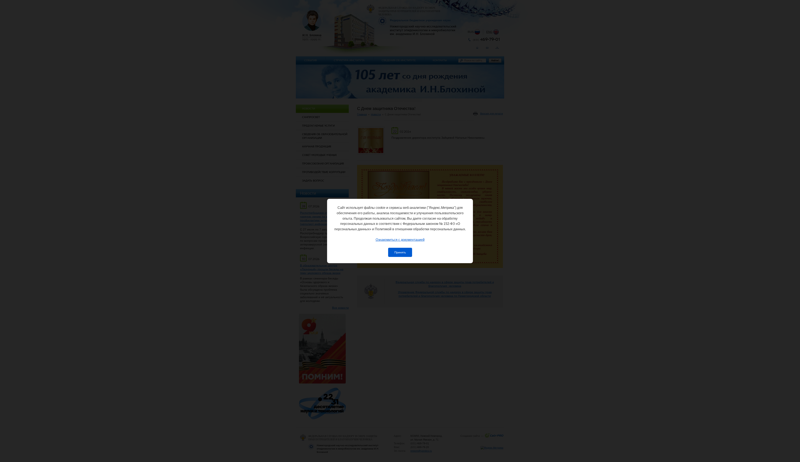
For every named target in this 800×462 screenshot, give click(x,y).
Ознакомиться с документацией (400, 240)
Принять (400, 252)
